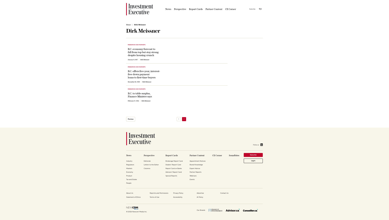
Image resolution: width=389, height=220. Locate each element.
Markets (129, 168)
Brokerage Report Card (174, 161)
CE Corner (230, 9)
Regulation (130, 165)
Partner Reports (195, 172)
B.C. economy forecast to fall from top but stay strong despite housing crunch (143, 52)
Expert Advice (195, 168)
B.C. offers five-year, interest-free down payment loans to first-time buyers (144, 74)
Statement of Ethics (133, 197)
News (168, 9)
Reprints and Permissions (159, 193)
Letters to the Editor (151, 165)
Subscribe (252, 9)
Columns (147, 168)
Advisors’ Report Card (174, 172)
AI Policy (200, 197)
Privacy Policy (178, 193)
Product (129, 176)
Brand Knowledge (196, 165)
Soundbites (234, 155)
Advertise (200, 193)
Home (128, 25)
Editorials (147, 161)
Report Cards (196, 9)
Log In (253, 161)
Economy (129, 172)
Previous (131, 119)
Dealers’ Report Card (173, 165)
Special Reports (171, 176)
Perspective (180, 9)
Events (192, 179)
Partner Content (214, 9)
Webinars (193, 176)
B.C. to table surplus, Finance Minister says (140, 95)
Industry (129, 161)
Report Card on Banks (174, 168)
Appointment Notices (198, 161)
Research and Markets (136, 45)
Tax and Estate (131, 179)
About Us (129, 193)
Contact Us (224, 193)
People (128, 183)
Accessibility (177, 197)
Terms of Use (154, 197)
